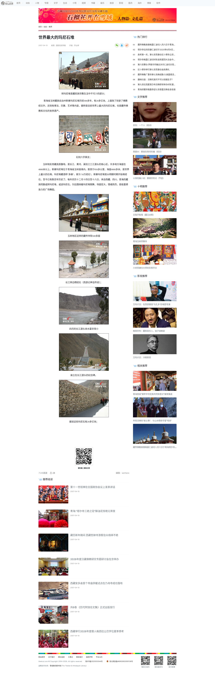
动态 (45, 27)
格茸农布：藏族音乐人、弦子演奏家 (149, 331)
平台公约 (99, 657)
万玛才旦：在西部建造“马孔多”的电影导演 (151, 304)
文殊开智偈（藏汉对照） (144, 215)
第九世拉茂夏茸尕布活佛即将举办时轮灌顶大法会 (160, 84)
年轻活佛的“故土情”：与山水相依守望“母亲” (152, 420)
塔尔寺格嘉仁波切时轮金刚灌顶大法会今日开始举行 (161, 59)
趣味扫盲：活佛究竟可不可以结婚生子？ (156, 79)
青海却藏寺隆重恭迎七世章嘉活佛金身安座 (157, 89)
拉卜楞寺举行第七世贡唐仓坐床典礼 (154, 69)
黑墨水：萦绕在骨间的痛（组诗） (148, 151)
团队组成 (61, 657)
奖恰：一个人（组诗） (143, 125)
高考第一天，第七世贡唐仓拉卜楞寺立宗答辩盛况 (160, 54)
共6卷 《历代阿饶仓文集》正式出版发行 (92, 607)
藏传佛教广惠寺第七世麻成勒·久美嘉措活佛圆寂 (159, 74)
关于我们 (51, 657)
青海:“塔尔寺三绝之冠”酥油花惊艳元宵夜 (92, 511)
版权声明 (89, 657)
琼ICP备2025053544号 (94, 661)
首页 (40, 27)
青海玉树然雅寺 (140, 241)
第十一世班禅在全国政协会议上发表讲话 (92, 487)
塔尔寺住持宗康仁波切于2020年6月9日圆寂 (157, 49)
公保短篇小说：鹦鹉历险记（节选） (149, 178)
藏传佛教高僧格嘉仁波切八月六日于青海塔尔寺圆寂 (161, 44)
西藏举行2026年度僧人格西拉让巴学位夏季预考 (97, 631)
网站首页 (41, 657)
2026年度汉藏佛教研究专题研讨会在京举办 (94, 559)
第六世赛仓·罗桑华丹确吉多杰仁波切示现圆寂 (158, 64)
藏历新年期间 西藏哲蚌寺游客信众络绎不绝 (94, 535)
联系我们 (79, 657)
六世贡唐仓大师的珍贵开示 (145, 268)
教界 (50, 27)
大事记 (70, 657)
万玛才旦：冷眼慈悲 (142, 357)
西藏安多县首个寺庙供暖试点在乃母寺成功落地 (96, 583)
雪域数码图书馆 (55, 666)
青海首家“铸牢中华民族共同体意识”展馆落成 (152, 394)
